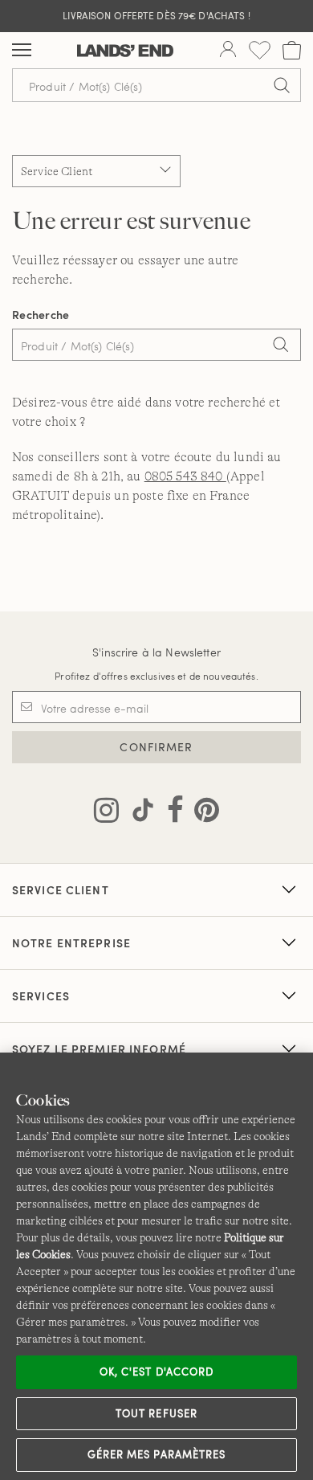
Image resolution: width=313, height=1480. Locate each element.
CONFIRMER (156, 746)
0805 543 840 (185, 476)
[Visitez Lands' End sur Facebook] (170, 813)
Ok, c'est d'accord (156, 1371)
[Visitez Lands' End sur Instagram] (106, 813)
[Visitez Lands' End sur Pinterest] (202, 813)
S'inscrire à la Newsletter (156, 652)
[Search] (281, 346)
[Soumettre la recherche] (281, 85)
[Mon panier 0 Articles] (292, 50)
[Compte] (228, 50)
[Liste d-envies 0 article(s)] (259, 50)
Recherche (41, 314)
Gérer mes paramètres (156, 1454)
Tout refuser (156, 1413)
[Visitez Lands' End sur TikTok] (138, 813)
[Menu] (21, 50)
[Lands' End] (125, 51)
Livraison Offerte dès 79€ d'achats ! (156, 15)
